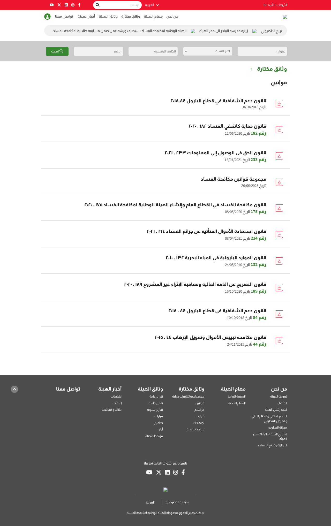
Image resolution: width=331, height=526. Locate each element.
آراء (161, 429)
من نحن (172, 16)
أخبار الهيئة (86, 16)
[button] (47, 16)
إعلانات (117, 403)
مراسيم (199, 409)
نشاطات (116, 396)
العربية (149, 5)
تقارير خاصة (156, 403)
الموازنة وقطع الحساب (272, 445)
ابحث (55, 51)
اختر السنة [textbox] (222, 51)
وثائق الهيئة (108, 16)
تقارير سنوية (155, 409)
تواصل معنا (64, 16)
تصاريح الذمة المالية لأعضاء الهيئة (270, 436)
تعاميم (158, 423)
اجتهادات (198, 423)
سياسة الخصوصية (177, 502)
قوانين (278, 82)
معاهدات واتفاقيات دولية (188, 396)
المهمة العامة (237, 396)
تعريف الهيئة (278, 396)
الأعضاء (282, 403)
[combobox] (207, 51)
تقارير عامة (156, 396)
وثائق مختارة (130, 16)
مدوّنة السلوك (277, 427)
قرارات (200, 416)
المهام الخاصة (237, 403)
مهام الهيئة (153, 16)
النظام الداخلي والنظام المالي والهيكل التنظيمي (269, 418)
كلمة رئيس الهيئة (276, 409)
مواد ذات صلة (195, 429)
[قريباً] (79, 5)
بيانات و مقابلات (112, 409)
